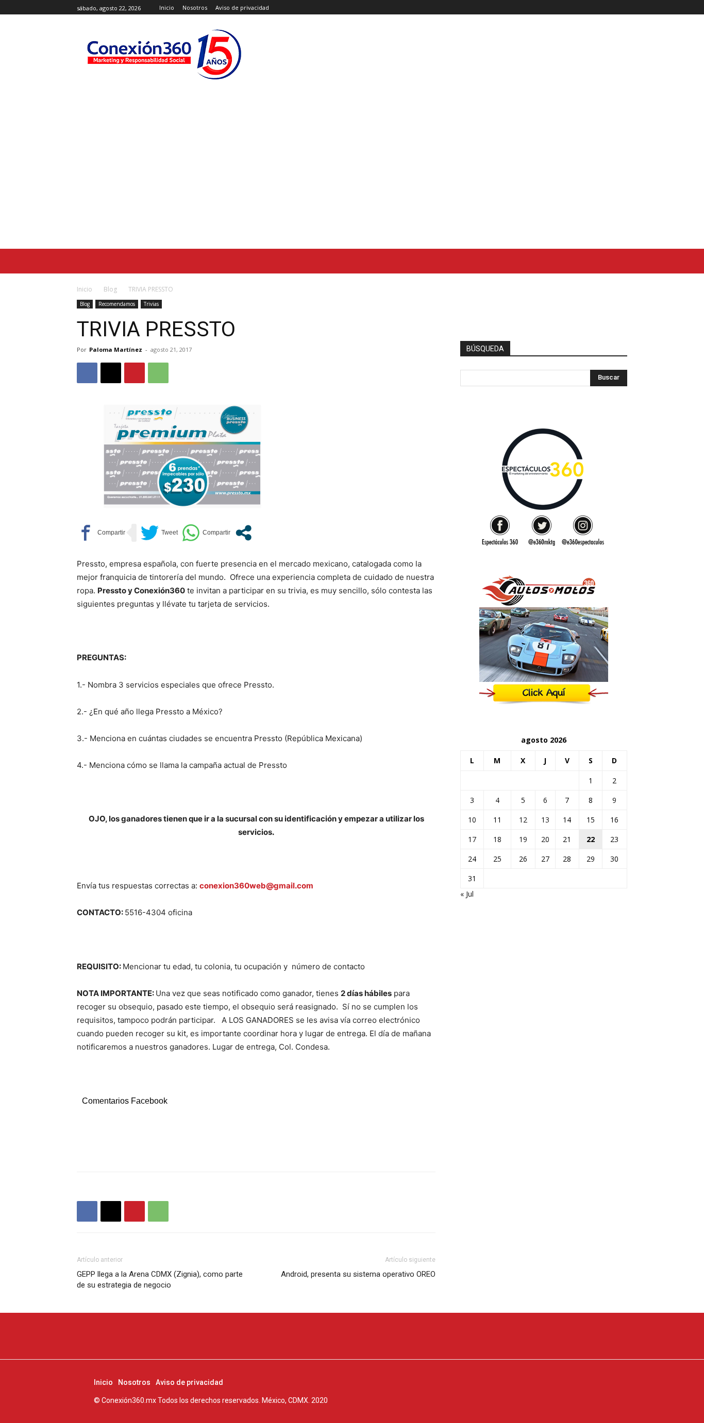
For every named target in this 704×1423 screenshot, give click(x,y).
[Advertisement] (352, 171)
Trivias (151, 303)
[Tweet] (159, 533)
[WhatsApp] (158, 373)
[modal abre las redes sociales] (243, 533)
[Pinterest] (134, 373)
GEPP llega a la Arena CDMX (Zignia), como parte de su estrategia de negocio (160, 1280)
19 (523, 839)
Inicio (84, 289)
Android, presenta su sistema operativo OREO (358, 1274)
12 (523, 820)
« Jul (467, 894)
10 (472, 820)
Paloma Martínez (115, 349)
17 (472, 839)
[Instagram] (609, 7)
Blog (110, 289)
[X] (621, 7)
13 (545, 820)
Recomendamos (116, 303)
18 (497, 839)
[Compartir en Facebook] (101, 533)
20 (545, 839)
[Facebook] (598, 7)
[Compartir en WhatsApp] (206, 533)
